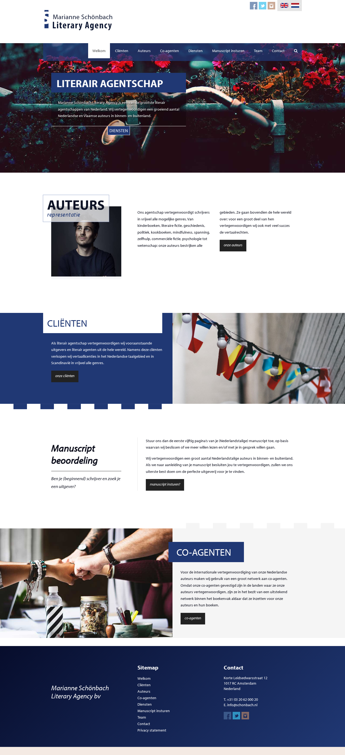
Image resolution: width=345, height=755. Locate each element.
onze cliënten (64, 375)
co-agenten (193, 618)
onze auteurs (233, 244)
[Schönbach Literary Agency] (79, 20)
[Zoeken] (296, 50)
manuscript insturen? (165, 484)
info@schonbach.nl (242, 704)
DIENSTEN (118, 130)
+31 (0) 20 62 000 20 (242, 699)
